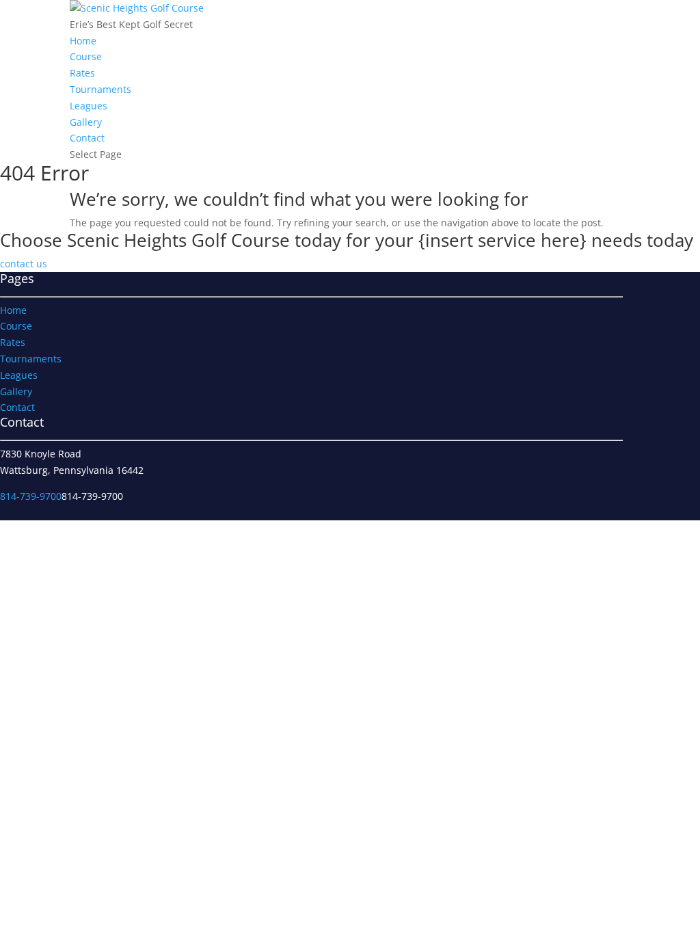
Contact (87, 137)
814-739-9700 (31, 496)
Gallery (86, 122)
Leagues (88, 105)
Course (86, 56)
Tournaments (100, 89)
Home (83, 40)
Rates (82, 72)
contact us (23, 263)
